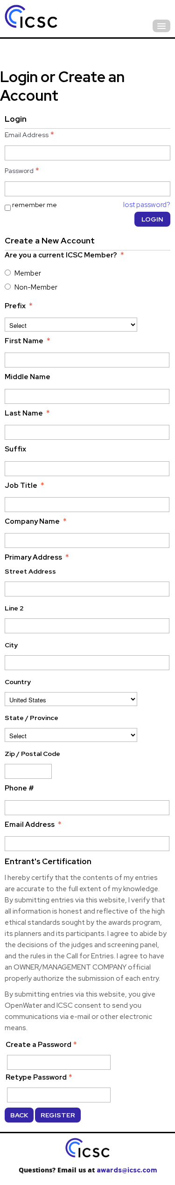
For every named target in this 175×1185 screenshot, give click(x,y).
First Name (24, 341)
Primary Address (33, 557)
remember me (34, 205)
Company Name (32, 521)
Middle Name (27, 376)
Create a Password (38, 1044)
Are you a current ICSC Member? (61, 255)
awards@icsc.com (127, 1170)
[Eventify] (56, 18)
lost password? (146, 204)
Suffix (15, 449)
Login (152, 219)
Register (58, 1115)
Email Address (27, 135)
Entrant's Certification (48, 861)
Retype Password (36, 1077)
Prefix (15, 306)
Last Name (24, 413)
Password (19, 170)
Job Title (21, 485)
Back (19, 1115)
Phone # (19, 788)
